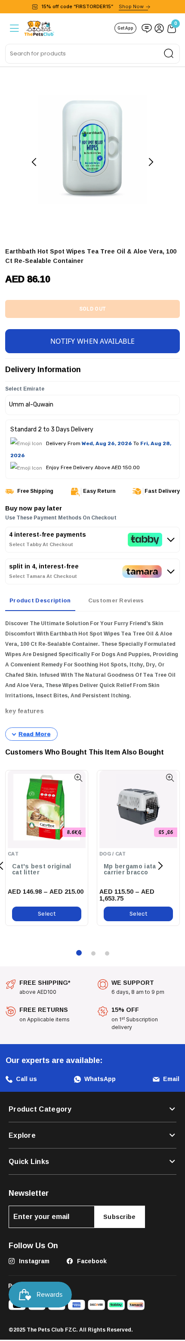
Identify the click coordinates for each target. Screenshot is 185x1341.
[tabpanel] (92, 679)
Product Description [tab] (40, 600)
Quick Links (29, 1161)
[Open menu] (14, 28)
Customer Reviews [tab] (116, 600)
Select (47, 913)
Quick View (78, 777)
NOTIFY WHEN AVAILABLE (92, 341)
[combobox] (92, 54)
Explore (22, 1135)
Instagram (33, 1261)
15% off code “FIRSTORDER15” (92, 6)
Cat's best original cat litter (41, 869)
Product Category (40, 1109)
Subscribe (119, 1216)
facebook (91, 1261)
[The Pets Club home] (39, 27)
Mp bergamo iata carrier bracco (130, 869)
